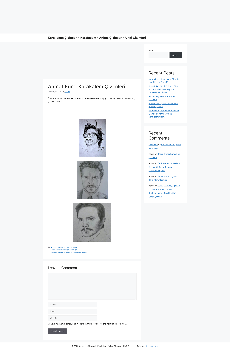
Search (152, 50)
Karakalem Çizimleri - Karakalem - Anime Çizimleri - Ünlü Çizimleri (97, 37)
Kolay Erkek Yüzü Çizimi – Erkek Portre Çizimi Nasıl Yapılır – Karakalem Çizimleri (164, 89)
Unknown (153, 144)
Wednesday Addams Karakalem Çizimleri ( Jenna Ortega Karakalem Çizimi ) (164, 113)
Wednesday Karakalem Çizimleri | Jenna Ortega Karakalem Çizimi (164, 167)
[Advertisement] (72, 17)
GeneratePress (152, 346)
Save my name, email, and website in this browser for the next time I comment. (89, 324)
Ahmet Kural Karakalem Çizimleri (64, 247)
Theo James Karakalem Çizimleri (64, 250)
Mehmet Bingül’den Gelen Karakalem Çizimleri (69, 252)
